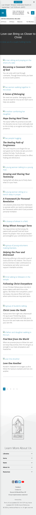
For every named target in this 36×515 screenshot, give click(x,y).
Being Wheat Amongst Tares (17, 225)
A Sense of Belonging (13, 93)
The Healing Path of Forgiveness (13, 144)
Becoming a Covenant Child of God (17, 68)
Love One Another (12, 363)
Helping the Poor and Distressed (14, 253)
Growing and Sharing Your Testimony (16, 175)
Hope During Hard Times (15, 118)
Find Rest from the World (16, 338)
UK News (11, 22)
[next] (20, 389)
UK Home (3, 22)
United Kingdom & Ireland (10, 19)
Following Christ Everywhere (17, 283)
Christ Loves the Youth (14, 310)
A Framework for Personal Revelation (16, 200)
